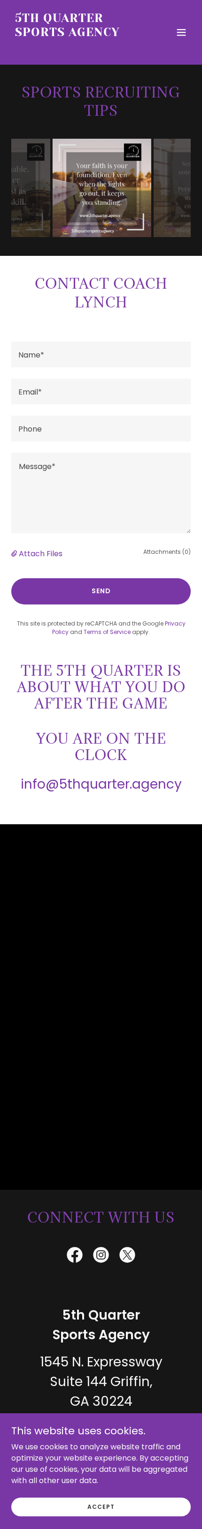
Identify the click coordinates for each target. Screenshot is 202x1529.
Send (101, 591)
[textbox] (101, 354)
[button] (181, 32)
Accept (101, 1506)
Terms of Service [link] (107, 632)
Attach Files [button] (40, 553)
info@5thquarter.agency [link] (101, 784)
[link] (74, 47)
